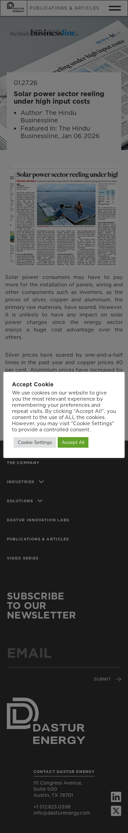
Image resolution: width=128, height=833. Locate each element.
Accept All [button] (73, 442)
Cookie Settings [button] (35, 442)
